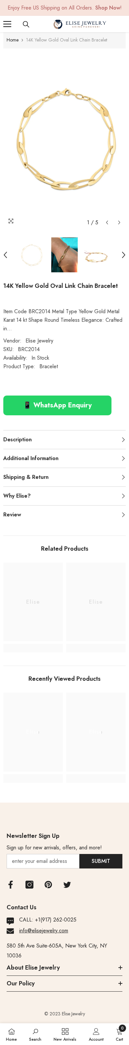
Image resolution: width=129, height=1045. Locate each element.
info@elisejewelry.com (43, 930)
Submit (101, 861)
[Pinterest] (48, 884)
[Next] (119, 222)
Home (13, 40)
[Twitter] (67, 884)
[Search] (26, 24)
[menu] (7, 24)
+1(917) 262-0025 (55, 919)
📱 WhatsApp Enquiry (57, 405)
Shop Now (107, 8)
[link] (33, 648)
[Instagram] (29, 884)
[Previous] (107, 222)
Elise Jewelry (39, 340)
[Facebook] (10, 884)
